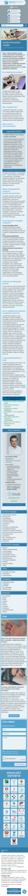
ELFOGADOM (14, 889)
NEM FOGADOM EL (14, 892)
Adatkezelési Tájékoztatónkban (8, 866)
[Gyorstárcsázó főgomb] (24, 892)
